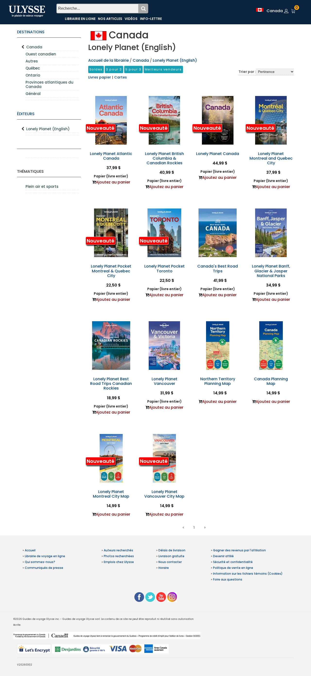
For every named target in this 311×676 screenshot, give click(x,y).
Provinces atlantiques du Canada (49, 84)
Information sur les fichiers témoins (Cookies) (248, 574)
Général (33, 93)
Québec (33, 68)
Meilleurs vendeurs (163, 69)
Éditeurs (26, 114)
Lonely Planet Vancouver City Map (164, 494)
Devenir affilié (223, 556)
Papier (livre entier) (111, 176)
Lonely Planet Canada (217, 153)
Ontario (33, 75)
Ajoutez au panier (113, 182)
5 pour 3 (133, 69)
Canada (34, 47)
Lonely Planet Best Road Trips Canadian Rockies (111, 383)
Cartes (120, 77)
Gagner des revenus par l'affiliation (239, 550)
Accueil (30, 550)
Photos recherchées (119, 556)
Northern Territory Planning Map (217, 381)
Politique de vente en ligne (233, 568)
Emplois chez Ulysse (119, 562)
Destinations (30, 32)
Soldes (96, 69)
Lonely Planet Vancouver (164, 381)
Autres (32, 61)
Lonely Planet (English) (48, 128)
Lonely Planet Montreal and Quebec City (271, 158)
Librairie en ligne (80, 18)
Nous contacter (170, 562)
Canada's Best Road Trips (217, 268)
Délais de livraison (171, 550)
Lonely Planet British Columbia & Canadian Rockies (164, 158)
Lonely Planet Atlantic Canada (111, 156)
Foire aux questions (227, 579)
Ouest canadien (41, 54)
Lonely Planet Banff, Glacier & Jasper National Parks (271, 270)
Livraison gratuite (171, 556)
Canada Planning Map (271, 381)
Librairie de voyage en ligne (45, 556)
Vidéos (131, 18)
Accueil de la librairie (108, 60)
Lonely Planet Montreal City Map (111, 494)
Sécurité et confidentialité (233, 562)
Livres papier (100, 77)
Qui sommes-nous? (40, 562)
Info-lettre (151, 18)
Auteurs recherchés (118, 550)
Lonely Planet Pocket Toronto (164, 268)
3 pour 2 (114, 69)
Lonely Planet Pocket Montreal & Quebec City (111, 270)
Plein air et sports (42, 186)
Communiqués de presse (44, 568)
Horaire (163, 568)
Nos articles (110, 18)
